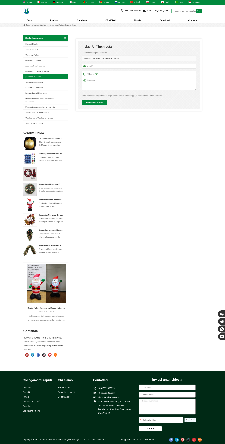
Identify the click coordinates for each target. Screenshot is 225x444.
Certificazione (64, 397)
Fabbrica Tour (64, 387)
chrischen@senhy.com (157, 10)
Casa (29, 20)
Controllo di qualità (31, 401)
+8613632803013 (106, 393)
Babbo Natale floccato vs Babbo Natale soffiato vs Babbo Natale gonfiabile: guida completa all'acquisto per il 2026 (46, 308)
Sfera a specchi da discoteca (37, 112)
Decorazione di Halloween (36, 93)
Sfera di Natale (31, 44)
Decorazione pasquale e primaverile (40, 107)
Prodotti (54, 20)
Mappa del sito (128, 439)
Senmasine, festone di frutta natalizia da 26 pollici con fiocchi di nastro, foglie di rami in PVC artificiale (51, 230)
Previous (24, 289)
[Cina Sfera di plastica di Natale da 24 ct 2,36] (30, 159)
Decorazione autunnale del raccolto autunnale (40, 100)
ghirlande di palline (39, 25)
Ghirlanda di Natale (33, 60)
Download (165, 20)
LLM (139, 439)
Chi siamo (82, 20)
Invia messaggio (94, 102)
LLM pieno (149, 439)
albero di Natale (31, 49)
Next (67, 289)
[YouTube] (27, 355)
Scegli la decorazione (34, 123)
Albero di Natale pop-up (35, 66)
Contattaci (193, 20)
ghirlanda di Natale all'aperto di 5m (106, 58)
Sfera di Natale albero (34, 82)
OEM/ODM (110, 20)
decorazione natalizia (34, 88)
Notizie (137, 20)
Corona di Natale (32, 55)
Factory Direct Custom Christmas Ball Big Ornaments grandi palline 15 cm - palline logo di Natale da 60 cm (51, 138)
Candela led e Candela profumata (39, 118)
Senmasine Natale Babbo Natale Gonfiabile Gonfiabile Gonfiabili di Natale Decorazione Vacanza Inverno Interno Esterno (51, 200)
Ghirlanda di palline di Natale (37, 71)
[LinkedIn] (33, 355)
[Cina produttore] (30, 174)
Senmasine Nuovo (31, 411)
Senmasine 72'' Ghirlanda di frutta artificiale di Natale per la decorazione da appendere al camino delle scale (51, 246)
